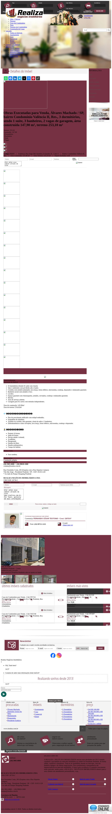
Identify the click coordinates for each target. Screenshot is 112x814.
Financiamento (15, 54)
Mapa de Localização (12, 799)
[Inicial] (24, 18)
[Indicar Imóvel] (5, 149)
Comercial (13, 39)
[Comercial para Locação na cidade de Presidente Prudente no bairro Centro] (23, 565)
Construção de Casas (17, 29)
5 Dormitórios (67, 719)
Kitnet (12, 41)
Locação (9, 31)
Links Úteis (14, 56)
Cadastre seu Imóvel (13, 45)
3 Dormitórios (67, 714)
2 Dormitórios (67, 712)
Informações (10, 47)
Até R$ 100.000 (93, 709)
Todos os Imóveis (16, 33)
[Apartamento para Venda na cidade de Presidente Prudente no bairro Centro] (75, 612)
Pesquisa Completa (16, 52)
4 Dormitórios (67, 717)
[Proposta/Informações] (5, 152)
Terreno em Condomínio (18, 27)
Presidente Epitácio (14, 720)
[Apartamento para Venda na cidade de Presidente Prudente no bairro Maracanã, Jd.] (75, 594)
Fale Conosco (15, 50)
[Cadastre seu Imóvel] (57, 747)
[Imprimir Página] (5, 146)
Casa (11, 37)
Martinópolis (12, 716)
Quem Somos (14, 49)
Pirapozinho (12, 718)
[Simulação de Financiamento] (99, 122)
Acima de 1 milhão (94, 724)
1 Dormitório (66, 709)
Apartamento (14, 35)
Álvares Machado (14, 709)
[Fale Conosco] (22, 747)
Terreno (12, 43)
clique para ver (68, 525)
